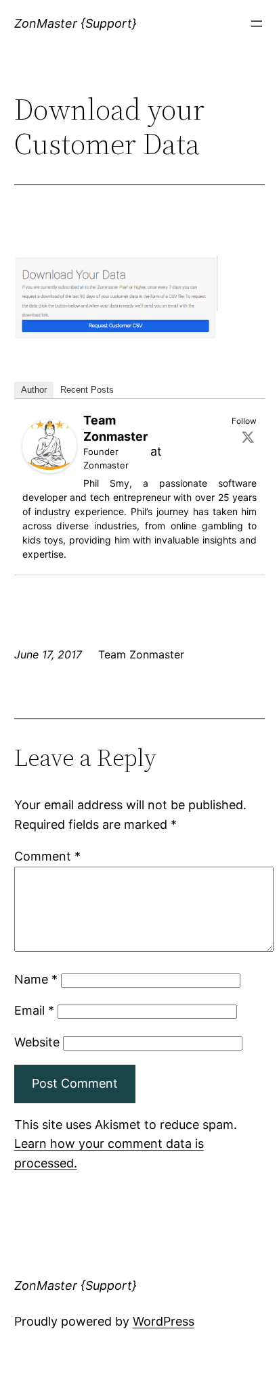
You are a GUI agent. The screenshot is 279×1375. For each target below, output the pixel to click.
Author (34, 390)
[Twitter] (248, 437)
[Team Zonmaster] (49, 469)
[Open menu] (257, 24)
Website (37, 1042)
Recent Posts (87, 390)
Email (34, 1010)
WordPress (163, 1321)
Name (36, 979)
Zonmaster (106, 465)
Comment (47, 856)
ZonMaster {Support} (75, 23)
